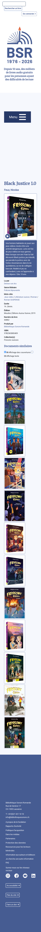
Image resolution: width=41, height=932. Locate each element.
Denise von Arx (10, 283)
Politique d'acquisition (15, 830)
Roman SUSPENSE (12, 300)
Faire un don (12, 904)
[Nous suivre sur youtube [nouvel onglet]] (25, 876)
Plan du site (11, 895)
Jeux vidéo (9, 297)
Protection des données (16, 843)
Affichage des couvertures (19, 352)
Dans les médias (12, 834)
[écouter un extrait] (7, 236)
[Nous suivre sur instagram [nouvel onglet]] (8, 876)
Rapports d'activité (13, 826)
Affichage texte (12, 356)
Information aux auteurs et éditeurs (20, 855)
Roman (34, 297)
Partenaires (10, 838)
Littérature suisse (22, 297)
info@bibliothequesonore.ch (17, 817)
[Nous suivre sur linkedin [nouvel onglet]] (33, 876)
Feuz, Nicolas (11, 189)
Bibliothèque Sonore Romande (16, 326)
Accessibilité (12, 885)
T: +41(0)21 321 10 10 (15, 814)
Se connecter (28, 14)
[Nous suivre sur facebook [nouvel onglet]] (16, 876)
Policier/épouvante (12, 290)
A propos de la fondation (16, 822)
